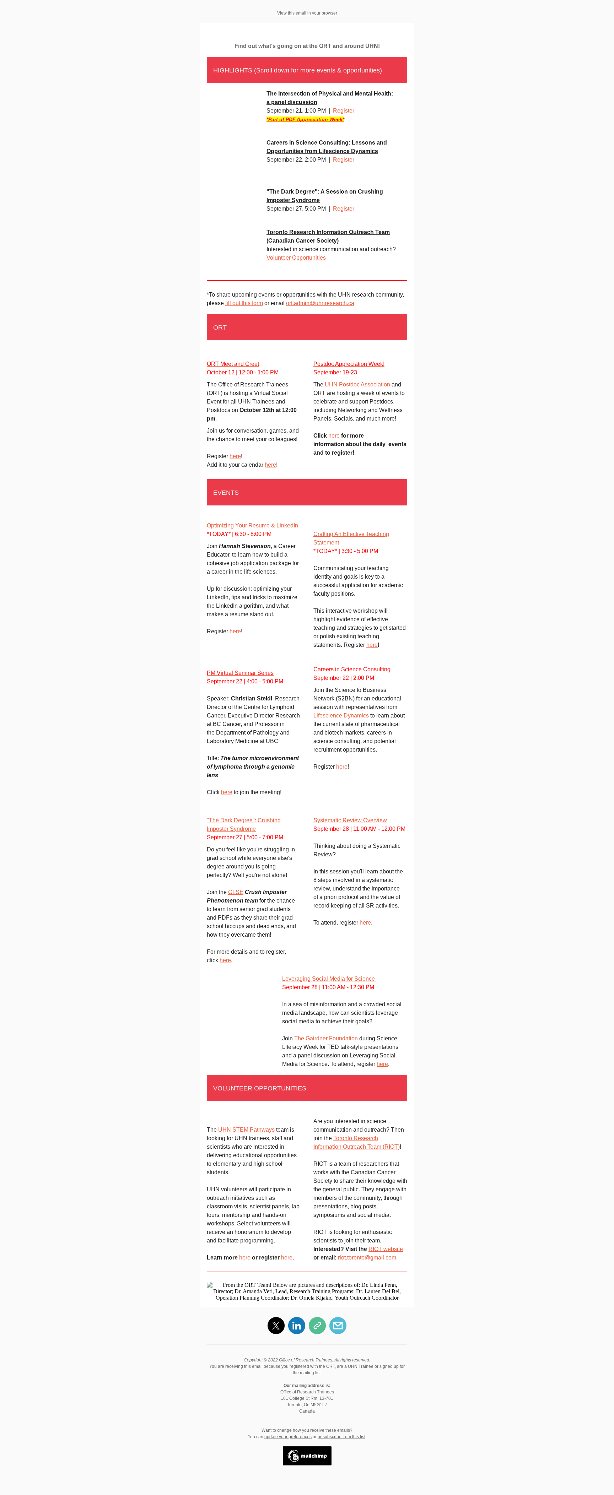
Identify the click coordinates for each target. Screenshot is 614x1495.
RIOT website (385, 1249)
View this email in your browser (307, 13)
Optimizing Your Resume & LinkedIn (252, 525)
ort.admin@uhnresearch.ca (320, 303)
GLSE (235, 892)
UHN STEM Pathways (246, 1130)
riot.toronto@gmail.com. (368, 1258)
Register (343, 111)
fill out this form (244, 303)
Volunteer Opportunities (296, 258)
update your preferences (288, 1436)
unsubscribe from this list (341, 1436)
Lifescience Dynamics (341, 716)
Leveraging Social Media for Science (329, 979)
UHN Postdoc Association (357, 384)
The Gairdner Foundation (326, 1038)
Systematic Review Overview (350, 820)
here (235, 456)
